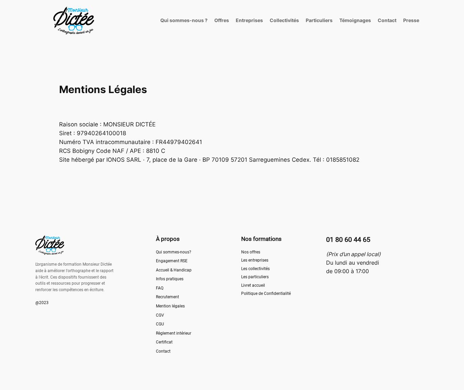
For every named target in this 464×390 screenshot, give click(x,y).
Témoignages (355, 20)
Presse (411, 20)
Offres (221, 20)
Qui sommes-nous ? (184, 20)
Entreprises (249, 20)
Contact (387, 20)
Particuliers (319, 20)
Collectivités (284, 20)
